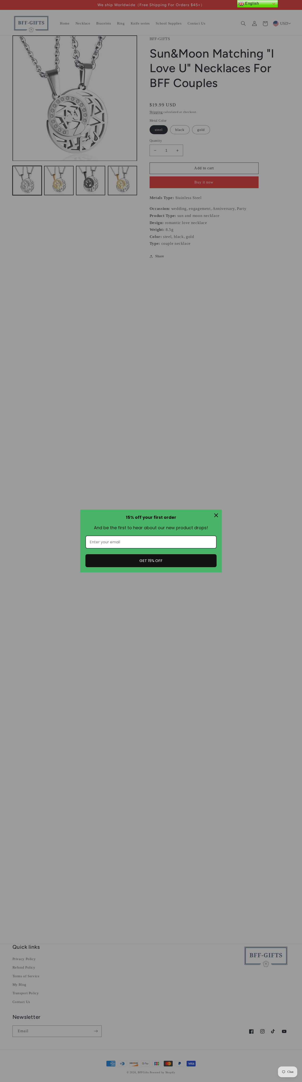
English (251, 3)
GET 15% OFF (151, 560)
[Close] (216, 515)
